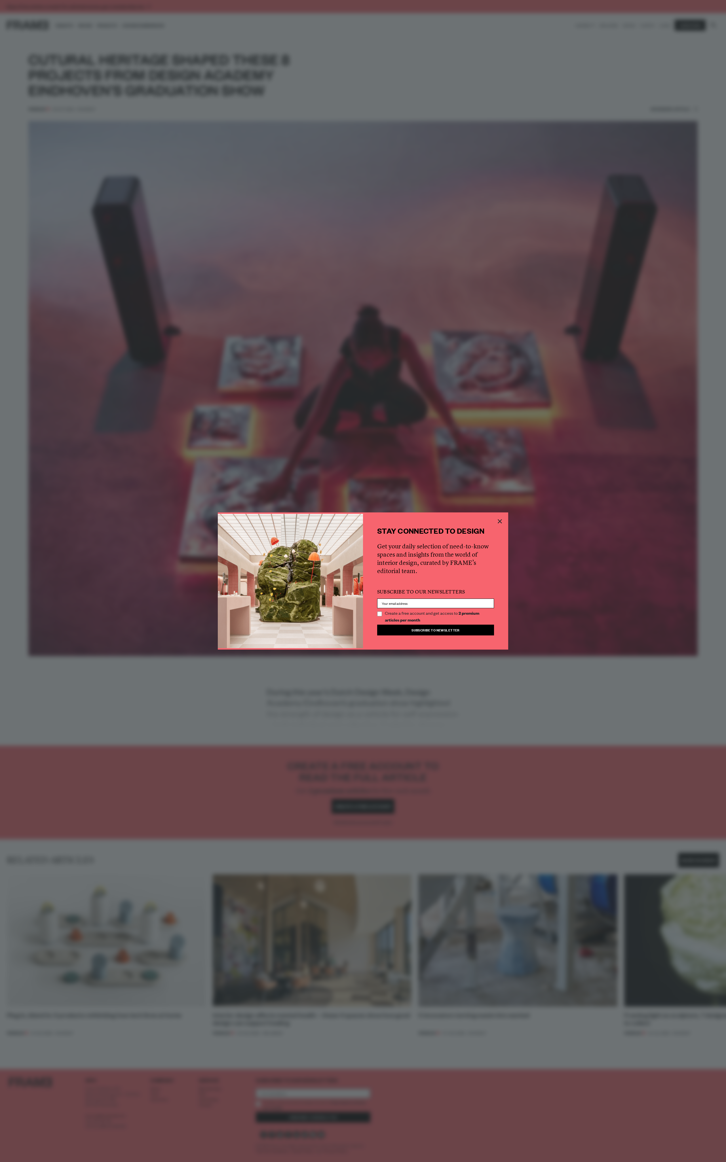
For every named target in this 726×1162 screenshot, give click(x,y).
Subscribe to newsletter (435, 630)
